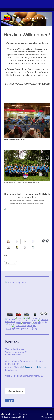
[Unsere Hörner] (26, 320)
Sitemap (23, 414)
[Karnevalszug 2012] (27, 296)
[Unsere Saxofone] (10, 326)
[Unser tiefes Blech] (35, 326)
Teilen (10, 401)
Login (49, 414)
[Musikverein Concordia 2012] (26, 314)
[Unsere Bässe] (18, 320)
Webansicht (46, 417)
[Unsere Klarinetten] (43, 320)
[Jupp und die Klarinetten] (35, 314)
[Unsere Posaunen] (10, 320)
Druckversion (11, 414)
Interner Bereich (15, 391)
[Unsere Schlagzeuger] (18, 326)
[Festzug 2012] (10, 314)
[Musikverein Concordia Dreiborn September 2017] (27, 165)
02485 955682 (12, 364)
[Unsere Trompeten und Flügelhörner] (27, 326)
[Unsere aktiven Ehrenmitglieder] (34, 320)
